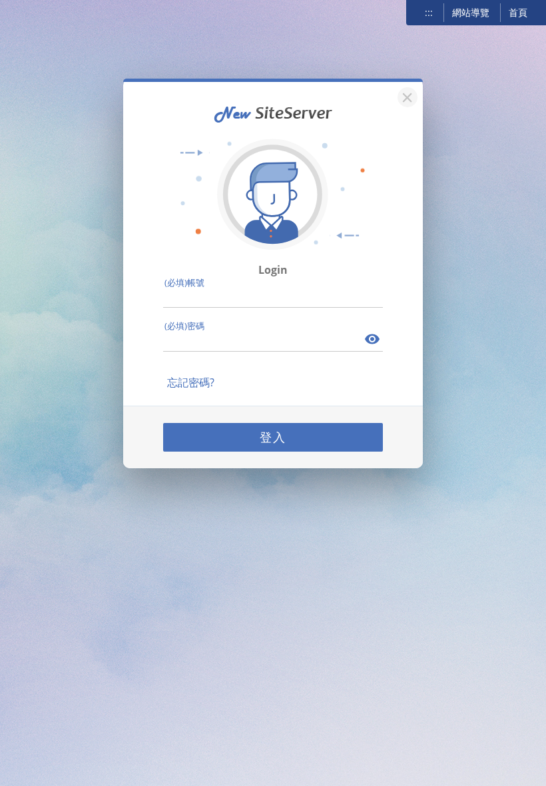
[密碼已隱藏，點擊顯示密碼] (373, 340)
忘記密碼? (190, 382)
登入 (273, 437)
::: (429, 12)
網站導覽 (470, 12)
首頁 (518, 12)
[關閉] (405, 95)
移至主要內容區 (44, 14)
